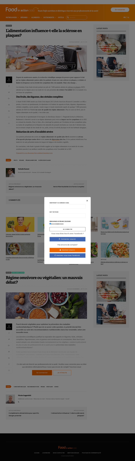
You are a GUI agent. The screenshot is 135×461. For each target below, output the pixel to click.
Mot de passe (54, 212)
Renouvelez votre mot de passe (60, 221)
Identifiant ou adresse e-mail (59, 202)
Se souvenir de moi (57, 224)
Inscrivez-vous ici (68, 250)
